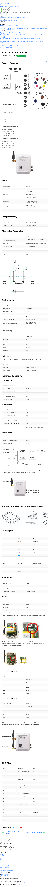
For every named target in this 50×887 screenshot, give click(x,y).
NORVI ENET (21, 17)
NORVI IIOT (14, 17)
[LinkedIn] (1, 851)
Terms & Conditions (11, 883)
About (1, 42)
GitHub (16, 41)
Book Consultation (14, 6)
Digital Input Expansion (30, 28)
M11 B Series (15, 25)
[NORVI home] (5, 10)
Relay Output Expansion (41, 28)
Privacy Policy (3, 883)
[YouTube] (2, 851)
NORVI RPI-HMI (4, 20)
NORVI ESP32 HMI (13, 20)
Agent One (27, 17)
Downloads (21, 41)
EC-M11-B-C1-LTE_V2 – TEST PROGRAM (12, 832)
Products (2, 15)
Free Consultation (5, 38)
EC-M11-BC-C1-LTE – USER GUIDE (34, 832)
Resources (2, 40)
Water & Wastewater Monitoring (27, 34)
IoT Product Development (16, 38)
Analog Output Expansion (18, 28)
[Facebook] (0, 851)
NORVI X (3, 17)
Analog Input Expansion (6, 28)
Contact (1, 44)
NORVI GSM (8, 17)
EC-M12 (3, 25)
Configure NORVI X (14, 32)
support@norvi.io (5, 874)
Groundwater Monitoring (13, 34)
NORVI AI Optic (4, 23)
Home (1, 13)
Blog (42, 41)
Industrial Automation (5, 866)
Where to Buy (23, 32)
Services (2, 37)
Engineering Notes (32, 41)
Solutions (2, 33)
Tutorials (11, 41)
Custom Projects (27, 38)
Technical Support (36, 38)
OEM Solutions (3, 869)
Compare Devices (5, 32)
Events (38, 41)
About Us (2, 855)
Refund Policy (19, 883)
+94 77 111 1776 (4, 875)
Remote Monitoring (4, 867)
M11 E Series (9, 25)
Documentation (4, 41)
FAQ (26, 41)
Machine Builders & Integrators (7, 870)
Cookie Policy (26, 883)
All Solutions (4, 34)
